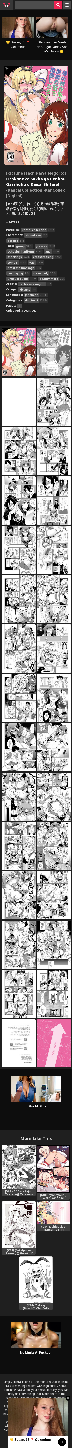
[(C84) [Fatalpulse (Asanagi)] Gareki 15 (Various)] (19, 1224)
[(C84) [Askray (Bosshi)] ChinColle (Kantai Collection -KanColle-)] (36, 1279)
